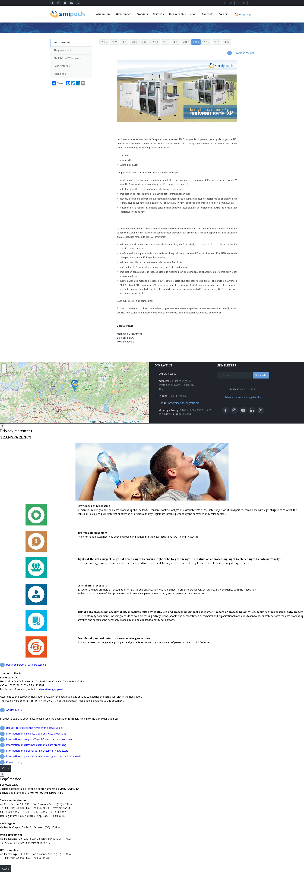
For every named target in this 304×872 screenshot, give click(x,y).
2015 (206, 42)
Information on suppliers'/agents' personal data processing (39, 739)
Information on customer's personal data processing (36, 744)
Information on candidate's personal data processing (36, 733)
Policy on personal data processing (26, 664)
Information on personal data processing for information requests (43, 756)
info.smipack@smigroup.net (183, 403)
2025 (104, 42)
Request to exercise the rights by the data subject (34, 727)
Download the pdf (243, 52)
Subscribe (261, 375)
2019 (165, 42)
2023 (124, 42)
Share (60, 83)
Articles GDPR (14, 709)
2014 (216, 42)
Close (5, 768)
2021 (145, 42)
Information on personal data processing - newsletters (37, 750)
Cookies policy (14, 762)
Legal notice (254, 397)
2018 (175, 42)
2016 (196, 42)
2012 (226, 42)
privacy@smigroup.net (50, 689)
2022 (135, 42)
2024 (114, 42)
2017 (186, 42)
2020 (155, 42)
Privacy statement (235, 397)
